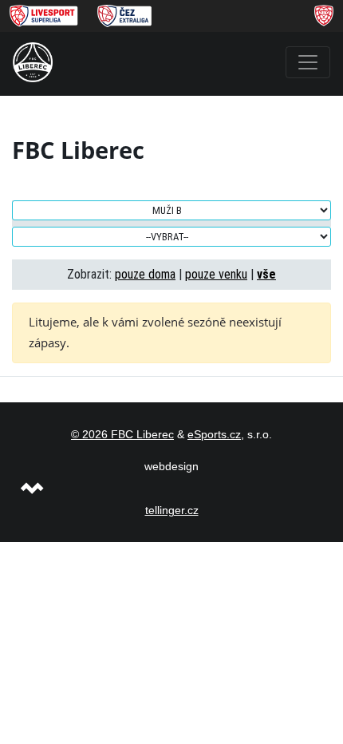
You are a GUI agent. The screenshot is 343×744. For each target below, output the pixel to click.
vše (266, 274)
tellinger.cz (172, 510)
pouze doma (145, 274)
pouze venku (216, 274)
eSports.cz (214, 434)
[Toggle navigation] (308, 62)
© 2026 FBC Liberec (122, 434)
